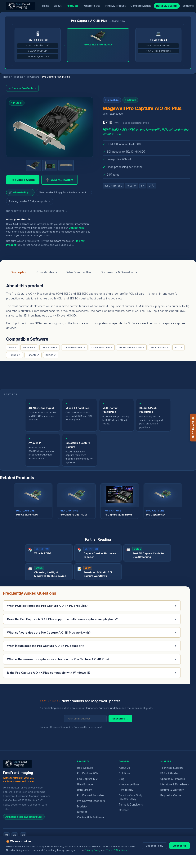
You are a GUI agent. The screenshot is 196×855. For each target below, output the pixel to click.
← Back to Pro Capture (22, 88)
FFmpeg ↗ (14, 355)
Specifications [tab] (47, 272)
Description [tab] (19, 272)
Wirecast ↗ (29, 347)
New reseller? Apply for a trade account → (64, 192)
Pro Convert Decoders (91, 800)
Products (72, 5)
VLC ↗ (178, 347)
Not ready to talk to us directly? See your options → (37, 210)
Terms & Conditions (131, 804)
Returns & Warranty (172, 789)
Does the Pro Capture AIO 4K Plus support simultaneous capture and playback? (92, 619)
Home (45, 5)
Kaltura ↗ (51, 355)
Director (82, 811)
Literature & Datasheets (174, 784)
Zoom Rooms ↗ (159, 347)
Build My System (166, 5)
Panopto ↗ (33, 355)
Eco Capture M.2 (87, 778)
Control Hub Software (90, 817)
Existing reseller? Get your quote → (29, 201)
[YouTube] (14, 835)
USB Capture (85, 767)
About (57, 5)
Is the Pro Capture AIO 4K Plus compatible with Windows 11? (92, 672)
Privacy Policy (127, 799)
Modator (82, 806)
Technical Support (171, 767)
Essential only (154, 845)
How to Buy (126, 789)
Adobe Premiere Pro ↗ (131, 347)
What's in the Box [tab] (78, 272)
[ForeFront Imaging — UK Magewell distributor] (20, 6)
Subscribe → (120, 718)
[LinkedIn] (6, 835)
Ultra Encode (85, 784)
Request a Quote (23, 180)
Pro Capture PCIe (87, 773)
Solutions (188, 5)
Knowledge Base (129, 784)
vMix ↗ (12, 347)
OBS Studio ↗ (49, 347)
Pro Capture (32, 76)
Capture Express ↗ (74, 347)
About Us (124, 767)
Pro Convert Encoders (91, 795)
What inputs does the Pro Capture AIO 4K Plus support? (92, 645)
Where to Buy (91, 5)
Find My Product (115, 5)
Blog (121, 778)
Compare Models (141, 5)
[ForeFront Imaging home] (17, 764)
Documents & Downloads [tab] (119, 272)
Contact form (77, 227)
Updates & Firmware (172, 778)
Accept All (179, 845)
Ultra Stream (84, 789)
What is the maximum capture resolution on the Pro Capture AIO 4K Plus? (92, 659)
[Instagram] (23, 835)
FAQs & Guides (169, 773)
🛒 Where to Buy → (20, 192)
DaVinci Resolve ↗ (101, 347)
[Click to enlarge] (49, 126)
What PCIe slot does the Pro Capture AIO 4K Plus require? (92, 605)
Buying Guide (193, 427)
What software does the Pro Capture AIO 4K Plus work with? (92, 632)
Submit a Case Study (130, 795)
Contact (124, 810)
